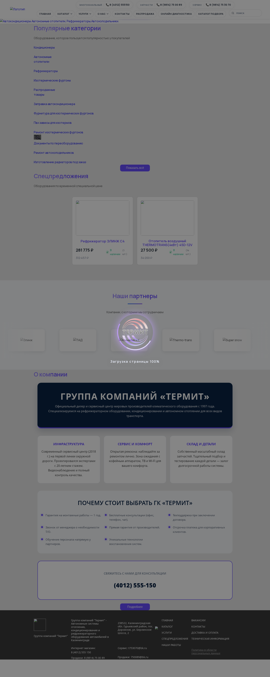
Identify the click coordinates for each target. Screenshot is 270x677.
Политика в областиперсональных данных (205, 651)
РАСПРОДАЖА (145, 13)
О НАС (101, 13)
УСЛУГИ (83, 13)
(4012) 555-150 (135, 585)
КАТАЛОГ (63, 13)
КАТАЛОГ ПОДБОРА (210, 13)
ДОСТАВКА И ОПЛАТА (204, 632)
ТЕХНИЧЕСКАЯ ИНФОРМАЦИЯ (210, 638)
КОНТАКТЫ (122, 13)
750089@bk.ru (139, 657)
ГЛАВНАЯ (45, 13)
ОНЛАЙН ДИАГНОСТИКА (176, 13)
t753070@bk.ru (137, 648)
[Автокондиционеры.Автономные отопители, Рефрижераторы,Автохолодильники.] (59, 21)
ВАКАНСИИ (198, 620)
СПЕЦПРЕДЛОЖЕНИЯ (175, 638)
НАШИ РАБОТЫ (171, 645)
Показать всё (135, 167)
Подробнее (135, 606)
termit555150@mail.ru (131, 670)
